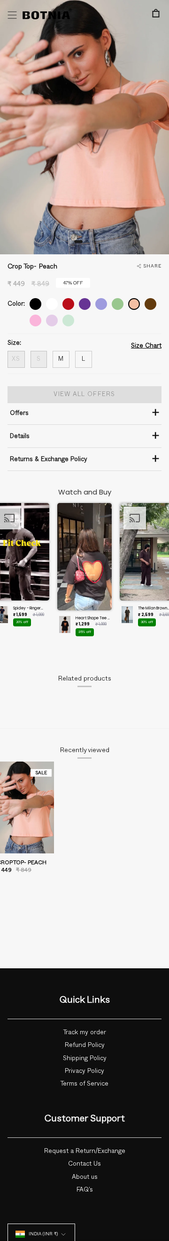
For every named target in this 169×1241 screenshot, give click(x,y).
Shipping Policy (85, 1058)
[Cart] (156, 13)
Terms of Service (84, 1083)
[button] (84, 572)
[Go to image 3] (93, 241)
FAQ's (85, 1189)
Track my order (84, 1032)
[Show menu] (12, 15)
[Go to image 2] (87, 241)
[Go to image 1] (78, 241)
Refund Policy (85, 1045)
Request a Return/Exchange (84, 1151)
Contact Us (84, 1163)
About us (85, 1177)
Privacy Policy (84, 1071)
